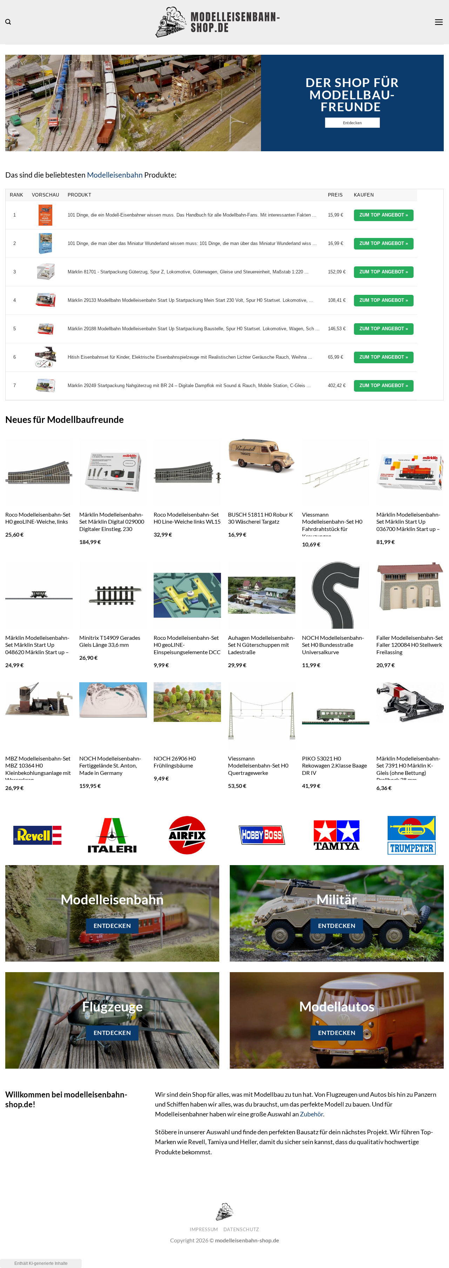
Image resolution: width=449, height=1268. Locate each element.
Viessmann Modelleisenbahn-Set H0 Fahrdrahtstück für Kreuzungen (332, 525)
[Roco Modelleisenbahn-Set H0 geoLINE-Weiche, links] (39, 472)
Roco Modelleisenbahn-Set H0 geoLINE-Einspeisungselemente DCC (187, 644)
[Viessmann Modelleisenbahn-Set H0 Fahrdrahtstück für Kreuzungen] (335, 472)
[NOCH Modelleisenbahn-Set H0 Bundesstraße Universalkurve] (335, 595)
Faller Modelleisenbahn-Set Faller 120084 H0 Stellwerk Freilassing (409, 644)
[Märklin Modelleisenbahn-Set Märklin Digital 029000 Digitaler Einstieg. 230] (113, 472)
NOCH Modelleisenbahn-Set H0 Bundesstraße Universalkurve (333, 644)
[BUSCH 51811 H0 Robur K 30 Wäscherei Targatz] (261, 456)
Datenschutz (241, 1229)
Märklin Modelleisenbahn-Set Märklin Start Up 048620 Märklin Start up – (37, 644)
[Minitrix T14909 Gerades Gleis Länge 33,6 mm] (113, 595)
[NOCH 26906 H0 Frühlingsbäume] (187, 702)
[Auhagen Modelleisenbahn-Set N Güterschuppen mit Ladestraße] (261, 595)
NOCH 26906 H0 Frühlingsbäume (175, 762)
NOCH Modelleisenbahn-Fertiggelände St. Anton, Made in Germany (110, 765)
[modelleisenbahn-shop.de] (217, 22)
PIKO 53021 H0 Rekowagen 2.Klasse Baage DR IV (334, 765)
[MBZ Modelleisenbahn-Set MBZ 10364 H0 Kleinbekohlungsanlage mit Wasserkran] (39, 699)
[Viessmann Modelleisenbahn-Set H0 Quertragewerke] (261, 716)
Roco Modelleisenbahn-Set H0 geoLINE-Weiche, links (38, 518)
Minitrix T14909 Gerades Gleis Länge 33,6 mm (109, 641)
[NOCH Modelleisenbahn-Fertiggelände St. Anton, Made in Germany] (113, 700)
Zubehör (311, 1114)
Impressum (204, 1229)
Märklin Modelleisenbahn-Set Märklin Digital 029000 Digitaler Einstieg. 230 (111, 521)
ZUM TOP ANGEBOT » (384, 215)
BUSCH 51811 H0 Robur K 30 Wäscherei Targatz (260, 518)
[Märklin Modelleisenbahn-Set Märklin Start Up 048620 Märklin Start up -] (39, 595)
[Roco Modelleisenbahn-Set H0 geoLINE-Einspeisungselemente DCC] (187, 595)
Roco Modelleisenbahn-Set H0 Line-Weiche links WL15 (187, 518)
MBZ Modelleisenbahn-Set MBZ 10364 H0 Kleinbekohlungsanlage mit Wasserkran (38, 769)
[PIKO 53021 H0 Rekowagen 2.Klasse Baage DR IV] (335, 716)
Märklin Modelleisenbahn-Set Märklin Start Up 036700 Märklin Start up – (408, 521)
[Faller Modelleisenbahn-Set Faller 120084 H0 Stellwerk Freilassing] (410, 586)
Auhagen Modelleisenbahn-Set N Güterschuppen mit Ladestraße (261, 644)
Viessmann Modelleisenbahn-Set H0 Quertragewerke (258, 765)
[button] (8, 22)
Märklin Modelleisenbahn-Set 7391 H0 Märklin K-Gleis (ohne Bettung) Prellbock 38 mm (408, 769)
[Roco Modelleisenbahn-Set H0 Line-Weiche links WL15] (187, 472)
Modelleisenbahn (115, 174)
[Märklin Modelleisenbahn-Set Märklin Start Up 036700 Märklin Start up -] (410, 472)
